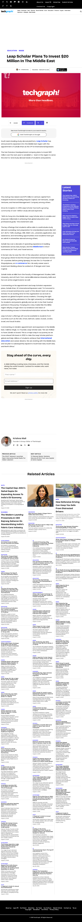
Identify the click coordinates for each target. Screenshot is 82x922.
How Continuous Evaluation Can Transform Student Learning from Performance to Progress (9, 610)
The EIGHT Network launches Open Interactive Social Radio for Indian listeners (14, 458)
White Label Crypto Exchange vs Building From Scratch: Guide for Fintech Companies (10, 645)
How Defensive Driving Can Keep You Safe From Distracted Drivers (71, 233)
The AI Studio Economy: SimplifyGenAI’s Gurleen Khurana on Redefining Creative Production (68, 556)
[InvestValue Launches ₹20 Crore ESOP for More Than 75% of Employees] (25, 786)
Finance (3, 821)
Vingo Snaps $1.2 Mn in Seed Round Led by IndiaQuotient (9, 679)
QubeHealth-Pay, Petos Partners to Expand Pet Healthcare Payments (8, 730)
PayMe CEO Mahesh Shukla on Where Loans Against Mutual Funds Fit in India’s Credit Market (9, 825)
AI (1, 587)
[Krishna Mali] (17, 70)
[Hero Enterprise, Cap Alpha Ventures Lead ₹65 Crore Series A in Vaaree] (25, 695)
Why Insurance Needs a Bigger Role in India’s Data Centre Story (70, 217)
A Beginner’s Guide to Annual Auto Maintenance (10, 887)
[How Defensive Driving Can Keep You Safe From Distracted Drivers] (68, 491)
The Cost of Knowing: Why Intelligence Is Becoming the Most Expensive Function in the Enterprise (9, 590)
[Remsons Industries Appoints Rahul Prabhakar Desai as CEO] (25, 805)
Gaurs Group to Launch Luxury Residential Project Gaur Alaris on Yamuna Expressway (9, 750)
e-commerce (21, 263)
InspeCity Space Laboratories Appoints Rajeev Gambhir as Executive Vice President (10, 663)
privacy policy (33, 393)
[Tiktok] (2, 5)
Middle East (38, 247)
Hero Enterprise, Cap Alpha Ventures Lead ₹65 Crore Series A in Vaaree (9, 695)
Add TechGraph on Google (30, 135)
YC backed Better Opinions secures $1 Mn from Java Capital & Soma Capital (42, 458)
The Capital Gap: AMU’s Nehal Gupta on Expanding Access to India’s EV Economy (71, 198)
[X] (25, 445)
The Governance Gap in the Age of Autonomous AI (43, 850)
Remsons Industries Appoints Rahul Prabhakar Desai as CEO (10, 805)
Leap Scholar (42, 141)
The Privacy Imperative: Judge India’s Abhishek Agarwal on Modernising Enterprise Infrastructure (10, 846)
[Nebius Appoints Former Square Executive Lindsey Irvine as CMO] (25, 712)
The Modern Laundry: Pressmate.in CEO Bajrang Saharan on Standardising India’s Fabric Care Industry (70, 208)
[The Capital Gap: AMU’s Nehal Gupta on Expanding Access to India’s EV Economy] (40, 496)
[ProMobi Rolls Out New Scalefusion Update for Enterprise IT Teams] (25, 768)
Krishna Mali (25, 69)
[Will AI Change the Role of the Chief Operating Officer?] (25, 574)
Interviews (4, 842)
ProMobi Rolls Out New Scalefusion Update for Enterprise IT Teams (8, 768)
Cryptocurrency (6, 641)
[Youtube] (10, 2)
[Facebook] (2, 2)
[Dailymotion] (18, 2)
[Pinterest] (6, 5)
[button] (80, 11)
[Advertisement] (41, 32)
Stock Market (5, 540)
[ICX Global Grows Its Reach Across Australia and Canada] (25, 543)
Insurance (31, 512)
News (2, 677)
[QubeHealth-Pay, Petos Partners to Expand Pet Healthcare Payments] (25, 730)
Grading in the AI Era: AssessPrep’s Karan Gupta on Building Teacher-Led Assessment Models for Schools (43, 831)
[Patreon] (14, 2)
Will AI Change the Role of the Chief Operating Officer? (9, 573)
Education (12, 50)
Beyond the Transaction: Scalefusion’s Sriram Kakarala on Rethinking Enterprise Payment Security (43, 873)
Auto (3, 485)
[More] (47, 123)
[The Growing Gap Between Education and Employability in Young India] (25, 630)
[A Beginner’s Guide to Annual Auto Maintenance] (25, 887)
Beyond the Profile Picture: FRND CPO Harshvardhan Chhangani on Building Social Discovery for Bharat (10, 867)
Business (4, 512)
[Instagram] (22, 2)
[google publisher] (10, 5)
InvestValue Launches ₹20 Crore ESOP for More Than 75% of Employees (9, 787)
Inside (21, 50)
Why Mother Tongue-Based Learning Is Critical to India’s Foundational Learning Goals (70, 250)
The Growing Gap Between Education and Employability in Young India (10, 630)
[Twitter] (6, 2)
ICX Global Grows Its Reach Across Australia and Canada (70, 241)
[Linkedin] (26, 2)
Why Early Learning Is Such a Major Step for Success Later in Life (71, 225)
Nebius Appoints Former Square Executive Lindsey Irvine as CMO (8, 712)
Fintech (3, 783)
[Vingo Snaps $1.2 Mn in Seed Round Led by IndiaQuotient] (25, 679)
